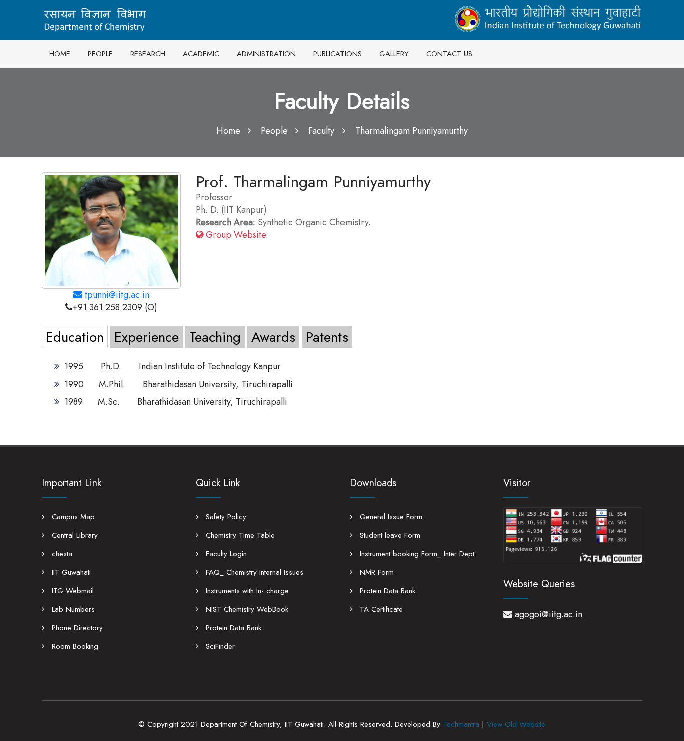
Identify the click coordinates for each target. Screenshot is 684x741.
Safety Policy (224, 516)
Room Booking (73, 646)
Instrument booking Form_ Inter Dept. (416, 553)
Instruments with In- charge (246, 590)
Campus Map (72, 516)
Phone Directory (76, 627)
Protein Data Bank (232, 627)
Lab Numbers (72, 609)
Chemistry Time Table (239, 535)
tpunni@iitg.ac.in (115, 294)
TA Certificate (380, 609)
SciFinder (219, 646)
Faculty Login (225, 553)
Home (228, 130)
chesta (60, 553)
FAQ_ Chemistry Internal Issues (253, 572)
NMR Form (375, 572)
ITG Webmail (71, 590)
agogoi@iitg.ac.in (548, 614)
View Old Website (516, 724)
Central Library (73, 535)
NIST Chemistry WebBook (245, 609)
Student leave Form (388, 535)
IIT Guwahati (70, 572)
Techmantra (461, 724)
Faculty (321, 130)
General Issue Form (389, 516)
